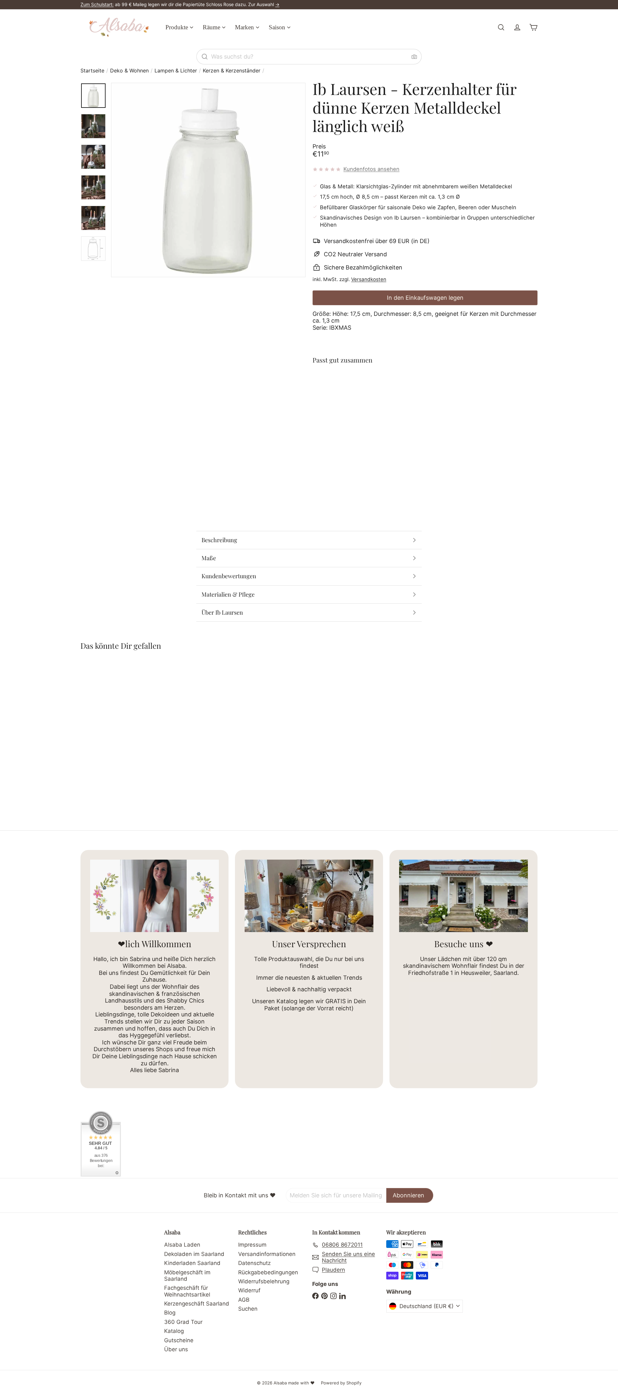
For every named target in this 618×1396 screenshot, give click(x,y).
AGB (243, 1300)
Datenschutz (254, 1263)
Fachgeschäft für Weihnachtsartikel (187, 1291)
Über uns (176, 1349)
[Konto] (517, 27)
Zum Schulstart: (97, 4)
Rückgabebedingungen (268, 1272)
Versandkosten (368, 279)
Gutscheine (178, 1340)
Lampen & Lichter (175, 71)
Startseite (92, 71)
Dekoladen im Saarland (194, 1254)
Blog (169, 1312)
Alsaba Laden (182, 1244)
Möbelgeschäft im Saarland (187, 1275)
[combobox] (309, 56)
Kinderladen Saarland (192, 1263)
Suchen (248, 1309)
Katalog (174, 1331)
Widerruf (249, 1290)
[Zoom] (208, 180)
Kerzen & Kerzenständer (231, 71)
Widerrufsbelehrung (263, 1281)
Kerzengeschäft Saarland (196, 1303)
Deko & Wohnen (129, 71)
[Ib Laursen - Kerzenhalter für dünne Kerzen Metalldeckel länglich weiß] (425, 396)
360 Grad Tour (183, 1322)
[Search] (204, 56)
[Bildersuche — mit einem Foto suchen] (414, 57)
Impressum (252, 1244)
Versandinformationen (266, 1254)
